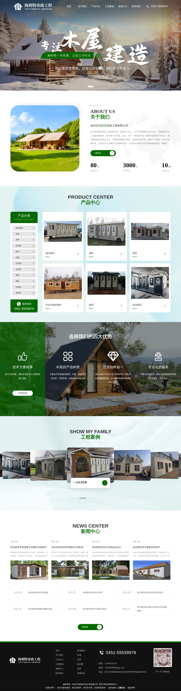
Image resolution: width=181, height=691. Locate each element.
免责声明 (131, 688)
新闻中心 (122, 6)
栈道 (17, 281)
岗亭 (17, 252)
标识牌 (18, 246)
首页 (69, 6)
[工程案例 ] (130, 465)
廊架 (17, 275)
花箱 (17, 257)
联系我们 (136, 6)
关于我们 (82, 6)
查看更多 (81, 673)
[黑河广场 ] (21, 465)
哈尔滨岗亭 (76, 688)
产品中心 (96, 6)
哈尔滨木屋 (87, 688)
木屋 (17, 234)
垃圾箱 (18, 269)
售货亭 (18, 293)
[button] (90, 86)
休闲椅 (18, 287)
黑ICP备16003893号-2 (108, 684)
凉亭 (17, 240)
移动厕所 (19, 228)
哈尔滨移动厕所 (63, 688)
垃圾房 (18, 263)
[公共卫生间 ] (51, 465)
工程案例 (109, 6)
